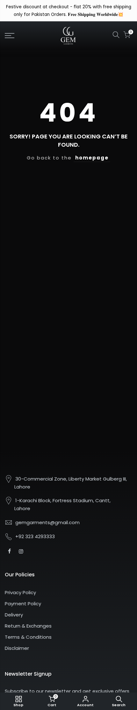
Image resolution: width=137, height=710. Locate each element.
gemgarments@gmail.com (47, 522)
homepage (92, 157)
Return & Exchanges (28, 625)
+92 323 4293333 (35, 536)
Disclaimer (17, 648)
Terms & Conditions (28, 637)
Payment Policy (23, 603)
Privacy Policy (20, 592)
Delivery (14, 614)
